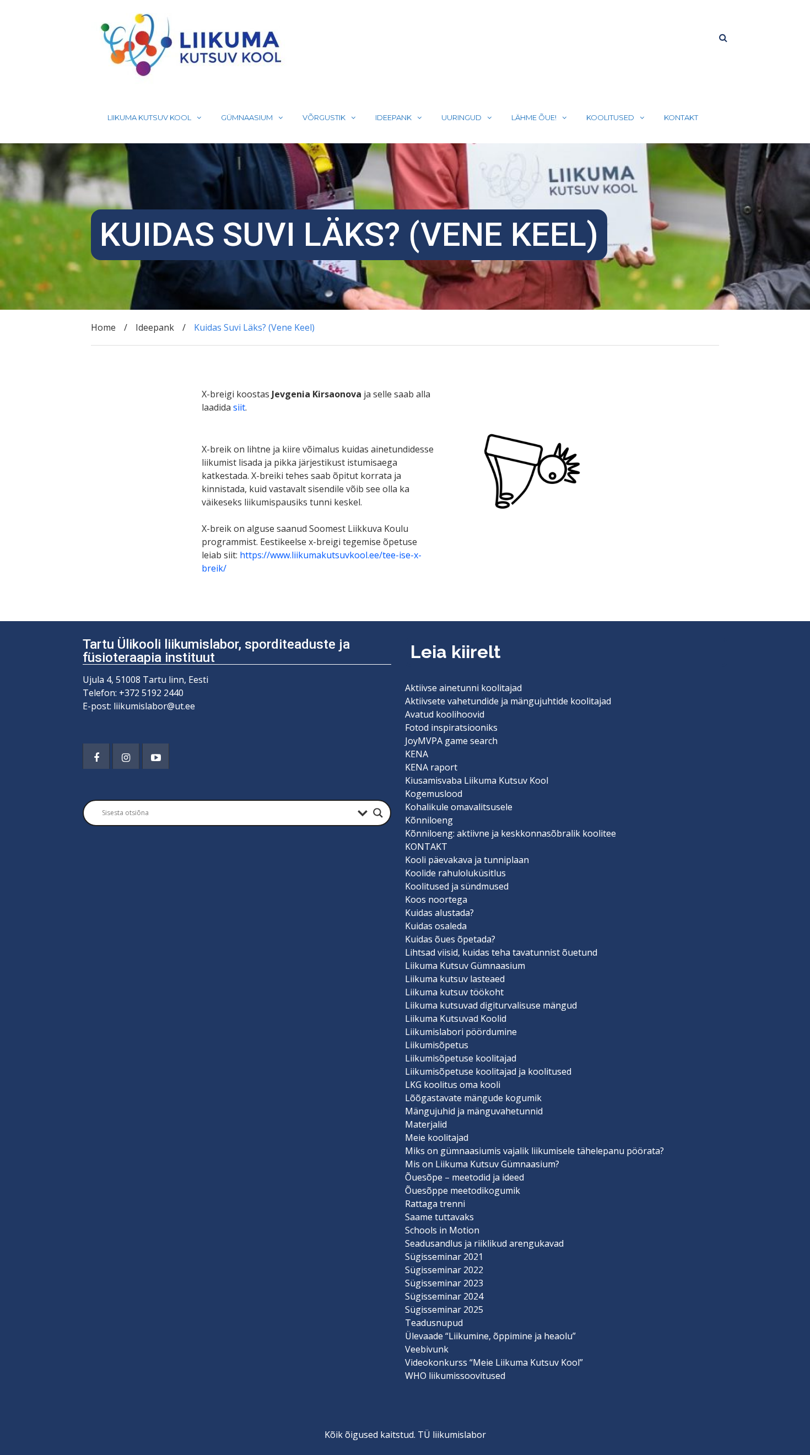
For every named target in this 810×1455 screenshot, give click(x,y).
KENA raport (431, 767)
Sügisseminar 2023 (444, 1283)
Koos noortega (436, 899)
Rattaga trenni (435, 1204)
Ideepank (393, 117)
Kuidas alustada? (439, 913)
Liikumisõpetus (436, 1045)
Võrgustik (324, 117)
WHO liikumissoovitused (455, 1376)
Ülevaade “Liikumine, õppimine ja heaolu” (490, 1336)
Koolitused (610, 117)
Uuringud (461, 117)
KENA (416, 754)
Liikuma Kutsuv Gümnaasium (465, 966)
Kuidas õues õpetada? (450, 939)
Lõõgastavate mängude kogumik (473, 1098)
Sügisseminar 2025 (444, 1309)
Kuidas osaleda (436, 926)
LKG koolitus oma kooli (452, 1085)
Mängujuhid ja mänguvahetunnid (474, 1111)
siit (239, 407)
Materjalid (426, 1124)
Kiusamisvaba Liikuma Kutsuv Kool (476, 780)
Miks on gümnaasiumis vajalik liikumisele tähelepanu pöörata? (535, 1151)
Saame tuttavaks (439, 1217)
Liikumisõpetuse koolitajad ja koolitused (488, 1071)
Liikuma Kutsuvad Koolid (455, 1018)
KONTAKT (681, 117)
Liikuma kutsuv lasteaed (455, 979)
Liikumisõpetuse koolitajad (460, 1058)
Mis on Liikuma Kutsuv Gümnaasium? (482, 1164)
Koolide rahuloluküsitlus (455, 873)
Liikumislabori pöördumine (461, 1032)
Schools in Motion (442, 1230)
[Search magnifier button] (378, 813)
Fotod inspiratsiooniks (451, 727)
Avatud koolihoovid (444, 714)
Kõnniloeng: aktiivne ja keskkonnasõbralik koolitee (510, 833)
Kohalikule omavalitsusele (458, 807)
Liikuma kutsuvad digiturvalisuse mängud (491, 1005)
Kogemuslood (433, 794)
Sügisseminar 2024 (444, 1296)
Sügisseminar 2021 (444, 1257)
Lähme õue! (534, 117)
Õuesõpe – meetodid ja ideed (464, 1177)
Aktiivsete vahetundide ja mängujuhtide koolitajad (508, 701)
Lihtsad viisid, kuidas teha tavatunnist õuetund (501, 952)
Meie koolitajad (436, 1137)
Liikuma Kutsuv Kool (149, 117)
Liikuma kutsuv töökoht (454, 992)
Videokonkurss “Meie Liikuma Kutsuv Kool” (494, 1362)
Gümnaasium (247, 117)
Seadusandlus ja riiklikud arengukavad (484, 1243)
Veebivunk (427, 1349)
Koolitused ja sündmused (457, 886)
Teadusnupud (434, 1323)
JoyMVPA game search (451, 741)
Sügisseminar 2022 (444, 1270)
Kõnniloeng (429, 820)
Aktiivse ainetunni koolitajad (463, 688)
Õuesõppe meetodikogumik (462, 1190)
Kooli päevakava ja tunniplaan (467, 860)
